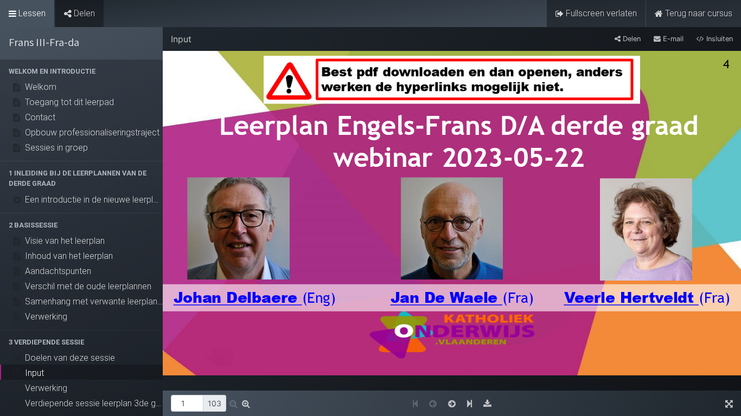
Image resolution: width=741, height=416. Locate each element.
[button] (81, 71)
